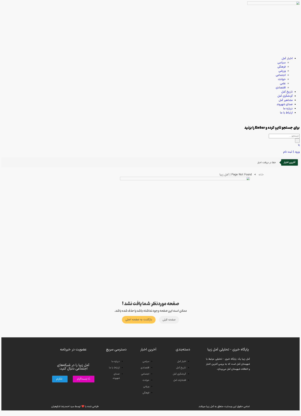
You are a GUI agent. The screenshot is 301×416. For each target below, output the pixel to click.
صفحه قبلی (169, 320)
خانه (261, 175)
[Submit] (297, 140)
